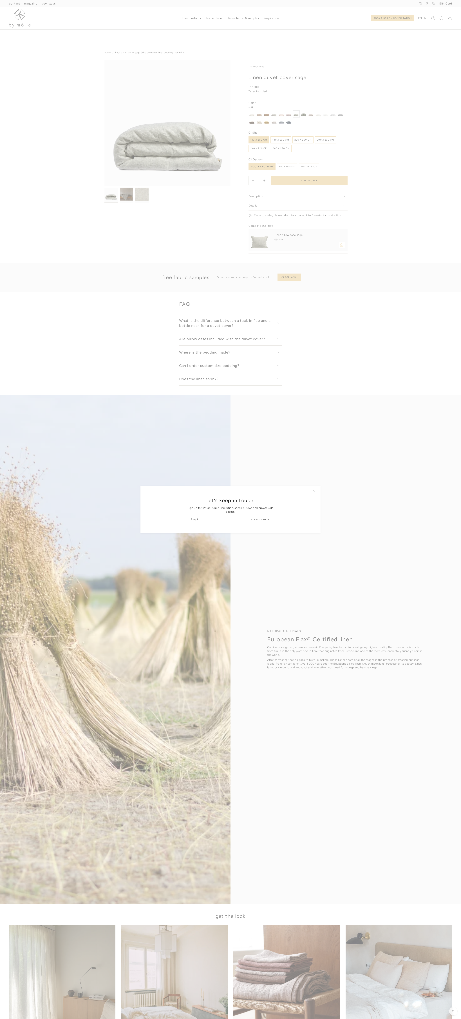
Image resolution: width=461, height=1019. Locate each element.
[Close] (314, 491)
